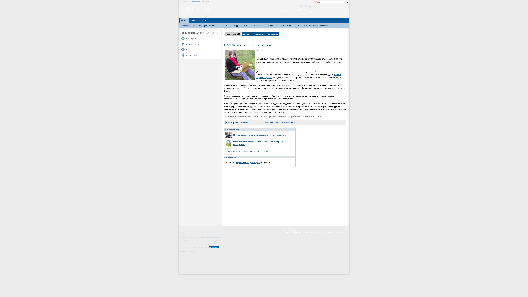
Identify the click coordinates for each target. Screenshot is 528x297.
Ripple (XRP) (191, 55)
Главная (184, 21)
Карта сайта (341, 232)
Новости (194, 21)
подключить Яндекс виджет (248, 163)
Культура (235, 25)
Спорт (220, 25)
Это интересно (259, 25)
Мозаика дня (272, 25)
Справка (203, 21)
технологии (260, 34)
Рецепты (329, 232)
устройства (273, 34)
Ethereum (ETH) (192, 44)
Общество (196, 25)
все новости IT (233, 34)
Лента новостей (300, 25)
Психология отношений (318, 25)
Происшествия (209, 25)
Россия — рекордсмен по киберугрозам (251, 151)
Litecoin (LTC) (191, 50)
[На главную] (198, 13)
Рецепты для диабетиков (314, 232)
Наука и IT (246, 25)
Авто (227, 25)
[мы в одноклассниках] (305, 7)
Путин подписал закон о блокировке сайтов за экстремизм (259, 135)
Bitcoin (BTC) (191, 39)
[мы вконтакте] (300, 7)
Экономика (185, 25)
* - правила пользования (217, 238)
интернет (247, 34)
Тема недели (285, 25)
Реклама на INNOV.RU (292, 232)
